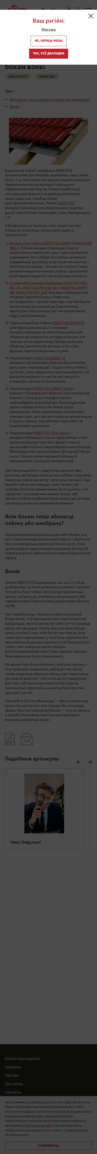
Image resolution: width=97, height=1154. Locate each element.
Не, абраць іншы (49, 41)
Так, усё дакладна (48, 53)
